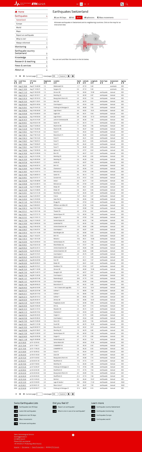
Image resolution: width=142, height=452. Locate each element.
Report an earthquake (25, 35)
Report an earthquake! (66, 407)
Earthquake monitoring (105, 411)
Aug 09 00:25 (23, 248)
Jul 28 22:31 (22, 361)
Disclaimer (26, 447)
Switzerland (21, 20)
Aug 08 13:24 (23, 269)
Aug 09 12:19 (23, 254)
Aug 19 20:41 (23, 107)
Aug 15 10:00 (23, 175)
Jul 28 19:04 (22, 364)
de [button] (77, 4)
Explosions (90, 17)
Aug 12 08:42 (23, 226)
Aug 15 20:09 (23, 168)
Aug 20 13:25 (23, 101)
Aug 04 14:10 (23, 309)
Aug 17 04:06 (23, 150)
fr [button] (85, 4)
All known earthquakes (27, 423)
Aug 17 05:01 (23, 147)
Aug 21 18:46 (23, 86)
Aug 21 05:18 (23, 95)
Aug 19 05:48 (23, 113)
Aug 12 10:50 (23, 223)
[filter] (16, 83)
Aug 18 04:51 (23, 123)
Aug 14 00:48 (23, 184)
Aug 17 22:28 (23, 129)
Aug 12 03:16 (23, 232)
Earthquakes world (103, 419)
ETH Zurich (55, 447)
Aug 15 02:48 (23, 181)
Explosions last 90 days (27, 415)
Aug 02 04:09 (23, 336)
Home (21, 11)
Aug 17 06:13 (23, 138)
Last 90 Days (61, 17)
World (18, 27)
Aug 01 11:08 (23, 339)
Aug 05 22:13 (23, 297)
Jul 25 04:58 (22, 388)
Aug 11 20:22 (23, 236)
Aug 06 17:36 (23, 275)
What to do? (21, 39)
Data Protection (38, 447)
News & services (23, 65)
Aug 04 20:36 (23, 306)
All (80, 17)
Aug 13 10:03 (23, 205)
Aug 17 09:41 (23, 132)
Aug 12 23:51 (23, 214)
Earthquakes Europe (104, 415)
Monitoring (20, 46)
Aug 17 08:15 (23, 135)
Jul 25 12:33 (22, 382)
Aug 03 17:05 (23, 321)
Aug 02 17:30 (23, 333)
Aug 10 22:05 (23, 242)
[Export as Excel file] (68, 76)
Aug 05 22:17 (23, 294)
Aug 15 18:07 (23, 171)
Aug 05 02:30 (23, 300)
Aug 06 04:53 (23, 287)
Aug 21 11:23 (23, 92)
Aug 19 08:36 (23, 110)
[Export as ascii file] (72, 76)
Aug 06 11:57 (23, 278)
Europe (19, 24)
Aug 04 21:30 (23, 303)
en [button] (81, 4)
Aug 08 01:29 (23, 260)
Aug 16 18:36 (23, 153)
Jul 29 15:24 (22, 358)
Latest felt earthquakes (27, 411)
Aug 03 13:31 (23, 324)
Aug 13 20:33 (23, 199)
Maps (18, 31)
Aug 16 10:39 (23, 159)
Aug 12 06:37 (23, 229)
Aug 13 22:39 (23, 196)
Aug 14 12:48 (23, 187)
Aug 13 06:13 (23, 208)
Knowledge (20, 57)
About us (19, 69)
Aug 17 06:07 (23, 141)
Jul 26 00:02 (22, 370)
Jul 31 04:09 (22, 352)
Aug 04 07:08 (23, 318)
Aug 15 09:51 (23, 178)
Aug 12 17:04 (23, 220)
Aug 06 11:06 (23, 284)
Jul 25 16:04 (22, 379)
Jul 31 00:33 (22, 342)
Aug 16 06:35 (23, 165)
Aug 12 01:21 (23, 211)
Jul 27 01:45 (22, 367)
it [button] (88, 4)
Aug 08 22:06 (23, 263)
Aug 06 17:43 (23, 272)
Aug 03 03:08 (23, 330)
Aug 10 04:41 (23, 245)
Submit (62, 76)
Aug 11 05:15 (23, 239)
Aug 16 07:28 (23, 162)
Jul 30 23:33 (22, 355)
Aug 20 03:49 (23, 104)
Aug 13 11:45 (23, 202)
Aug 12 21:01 (23, 217)
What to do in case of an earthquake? (71, 411)
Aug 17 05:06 (23, 144)
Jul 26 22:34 (22, 373)
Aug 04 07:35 (23, 315)
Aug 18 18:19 (23, 120)
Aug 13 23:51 (23, 193)
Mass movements (106, 17)
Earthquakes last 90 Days (28, 407)
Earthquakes (21, 15)
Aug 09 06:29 (23, 257)
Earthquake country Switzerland (25, 52)
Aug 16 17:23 (23, 156)
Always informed (23, 43)
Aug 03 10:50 (23, 327)
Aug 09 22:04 (23, 251)
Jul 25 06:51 (22, 385)
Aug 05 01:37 (23, 290)
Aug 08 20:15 (23, 266)
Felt (72, 17)
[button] (22, 3)
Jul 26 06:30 (22, 376)
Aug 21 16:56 (23, 89)
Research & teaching (25, 61)
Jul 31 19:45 (22, 349)
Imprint (16, 447)
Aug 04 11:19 (23, 312)
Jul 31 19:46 (22, 345)
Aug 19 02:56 (23, 117)
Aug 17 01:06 (23, 126)
